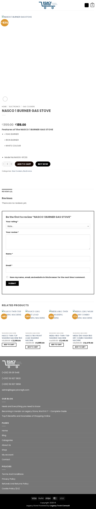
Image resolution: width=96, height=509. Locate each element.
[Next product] (4, 119)
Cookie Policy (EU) (11, 488)
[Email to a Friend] (22, 177)
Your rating (12, 221)
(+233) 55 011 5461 (10, 372)
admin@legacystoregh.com (15, 389)
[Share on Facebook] (9, 177)
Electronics (14, 106)
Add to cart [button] (9, 345)
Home (4, 106)
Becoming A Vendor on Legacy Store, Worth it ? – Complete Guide (34, 411)
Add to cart (24, 164)
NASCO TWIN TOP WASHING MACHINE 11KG (12, 337)
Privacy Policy (8, 479)
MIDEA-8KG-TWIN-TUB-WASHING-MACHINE (59, 337)
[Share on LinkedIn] (31, 177)
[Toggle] (92, 440)
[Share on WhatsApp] (4, 177)
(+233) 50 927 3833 (11, 378)
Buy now (43, 164)
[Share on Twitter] (18, 177)
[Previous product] (9, 119)
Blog (4, 435)
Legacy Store (32, 505)
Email (9, 265)
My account (8, 454)
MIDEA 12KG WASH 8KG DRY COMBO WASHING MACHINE (82, 338)
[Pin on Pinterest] (27, 177)
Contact (6, 459)
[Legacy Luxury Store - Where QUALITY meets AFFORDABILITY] (48, 5)
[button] (3, 5)
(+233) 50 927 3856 (11, 384)
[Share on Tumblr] (36, 177)
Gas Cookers (29, 106)
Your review (12, 232)
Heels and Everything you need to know (21, 406)
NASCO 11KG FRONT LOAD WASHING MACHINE (34, 338)
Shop (4, 449)
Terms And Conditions (13, 474)
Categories (7, 440)
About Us (6, 445)
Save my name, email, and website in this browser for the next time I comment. (47, 277)
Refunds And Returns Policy (15, 483)
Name (9, 254)
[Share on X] (13, 177)
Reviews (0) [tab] (7, 191)
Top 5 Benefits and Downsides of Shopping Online (26, 416)
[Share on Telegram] (40, 177)
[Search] (7, 5)
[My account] (87, 5)
